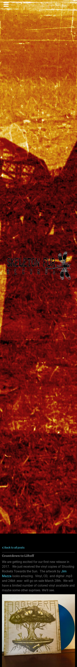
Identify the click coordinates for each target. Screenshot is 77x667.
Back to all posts (14, 547)
